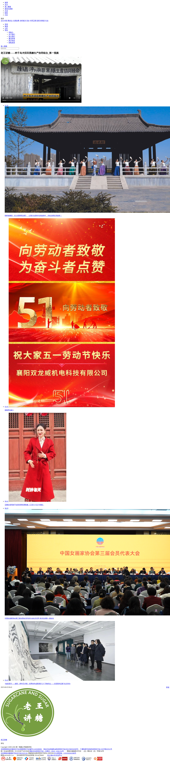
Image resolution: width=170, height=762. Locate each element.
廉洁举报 (12, 38)
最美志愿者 (9, 9)
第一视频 (4, 46)
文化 (2, 20)
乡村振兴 (23, 20)
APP (6, 28)
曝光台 (10, 20)
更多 (6, 30)
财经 (6, 13)
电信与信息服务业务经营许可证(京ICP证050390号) (60, 749)
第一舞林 (8, 6)
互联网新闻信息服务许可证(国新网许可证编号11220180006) (21, 749)
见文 (6, 4)
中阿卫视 (33, 20)
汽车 (6, 15)
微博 (6, 26)
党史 (28, 20)
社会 (46, 20)
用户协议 (12, 40)
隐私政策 (12, 42)
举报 (167, 687)
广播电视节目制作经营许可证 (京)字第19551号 (96, 749)
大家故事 (16, 20)
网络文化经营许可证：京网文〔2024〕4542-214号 (46, 751)
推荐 (6, 2)
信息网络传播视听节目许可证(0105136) (14, 753)
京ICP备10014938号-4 (54, 755)
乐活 (6, 11)
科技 (5, 20)
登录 (6, 24)
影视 (38, 20)
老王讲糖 (4, 740)
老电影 (42, 20)
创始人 (11, 32)
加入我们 (12, 36)
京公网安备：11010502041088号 (65, 753)
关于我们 (12, 34)
